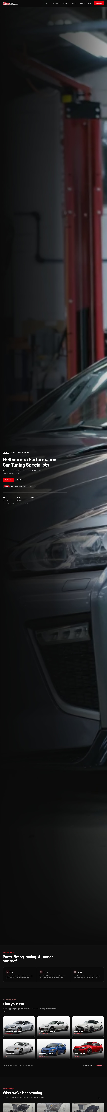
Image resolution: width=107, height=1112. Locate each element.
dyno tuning (19, 471)
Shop (89, 3)
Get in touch (99, 1065)
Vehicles (45, 3)
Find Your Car (8, 480)
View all (100, 1098)
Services (65, 3)
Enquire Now (99, 3)
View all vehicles (87, 1065)
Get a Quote (20, 480)
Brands (81, 3)
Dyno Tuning (55, 3)
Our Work (74, 3)
